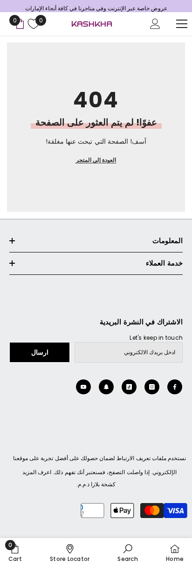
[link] (127, 552)
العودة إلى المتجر (96, 160)
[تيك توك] (129, 387)
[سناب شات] (106, 387)
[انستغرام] (152, 387)
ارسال (39, 352)
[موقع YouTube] (83, 387)
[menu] (181, 23)
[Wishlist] (32, 23)
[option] (96, 8)
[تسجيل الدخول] (155, 24)
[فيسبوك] (175, 387)
